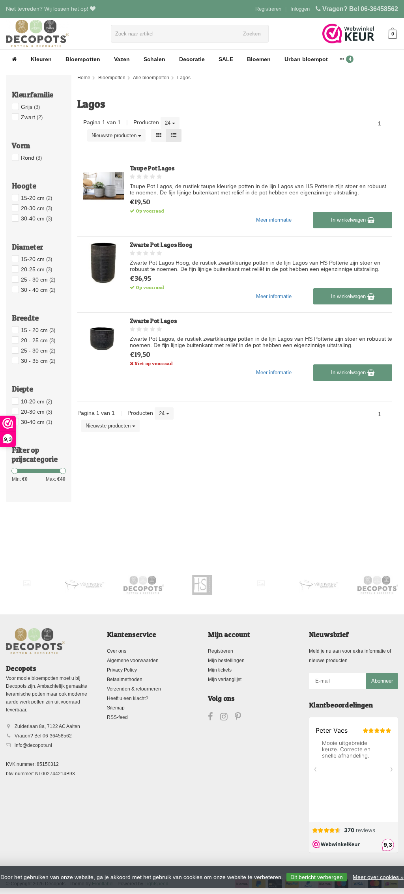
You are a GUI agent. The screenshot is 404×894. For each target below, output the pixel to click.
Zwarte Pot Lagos (153, 321)
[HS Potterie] (202, 585)
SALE (226, 59)
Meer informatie (274, 220)
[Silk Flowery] (26, 583)
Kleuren (41, 59)
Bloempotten (82, 59)
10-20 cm (36, 401)
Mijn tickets (220, 670)
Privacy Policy (122, 670)
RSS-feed (117, 717)
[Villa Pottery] (85, 585)
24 (168, 123)
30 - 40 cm (38, 290)
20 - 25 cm (38, 340)
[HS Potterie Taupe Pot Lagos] (103, 186)
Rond (31, 158)
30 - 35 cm (38, 361)
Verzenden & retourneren (134, 689)
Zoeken (252, 34)
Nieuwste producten (115, 135)
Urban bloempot (306, 59)
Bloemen (259, 59)
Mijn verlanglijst (224, 679)
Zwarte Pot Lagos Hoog (161, 244)
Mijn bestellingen (226, 660)
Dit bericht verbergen (316, 877)
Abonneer (382, 681)
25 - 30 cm (38, 279)
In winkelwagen (349, 220)
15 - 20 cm (38, 330)
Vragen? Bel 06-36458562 (360, 9)
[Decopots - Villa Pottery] (143, 585)
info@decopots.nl (33, 745)
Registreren (268, 9)
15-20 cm (36, 198)
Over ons (116, 651)
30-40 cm (36, 218)
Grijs (30, 107)
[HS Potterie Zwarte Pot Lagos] (103, 338)
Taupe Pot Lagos (152, 168)
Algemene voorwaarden (133, 660)
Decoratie (192, 59)
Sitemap (116, 708)
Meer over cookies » (378, 877)
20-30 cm (36, 208)
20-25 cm (36, 269)
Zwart (32, 117)
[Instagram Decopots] (227, 718)
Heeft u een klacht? (127, 698)
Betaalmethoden (124, 679)
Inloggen (300, 9)
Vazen (122, 59)
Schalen (154, 59)
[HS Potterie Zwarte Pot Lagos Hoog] (103, 262)
